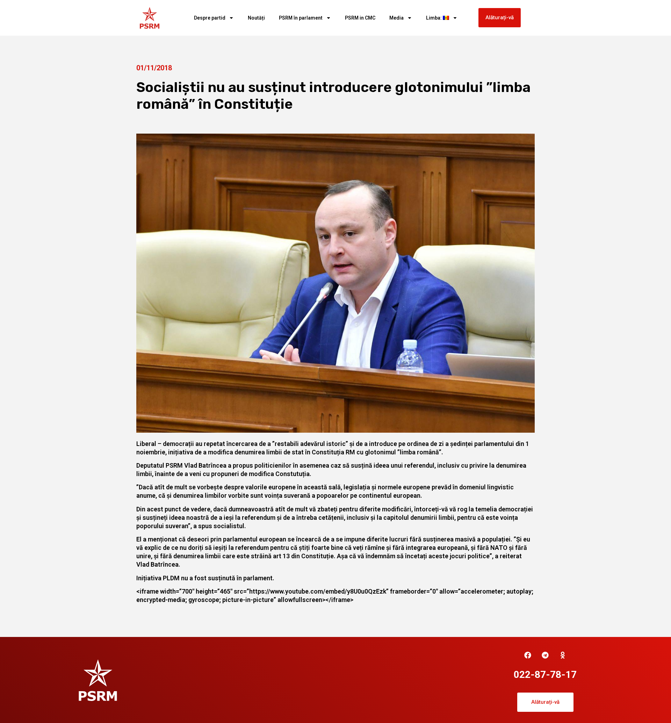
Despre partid (209, 18)
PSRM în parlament (301, 18)
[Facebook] (528, 655)
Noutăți (256, 18)
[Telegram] (545, 655)
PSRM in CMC (360, 18)
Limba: (434, 18)
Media (396, 18)
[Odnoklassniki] (563, 655)
